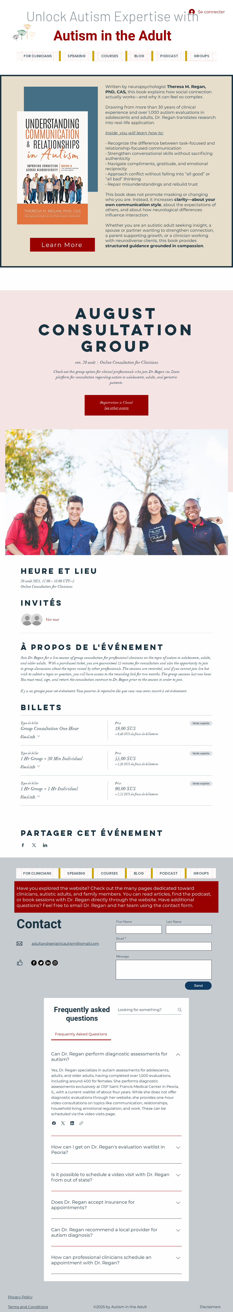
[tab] (81, 1034)
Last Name (174, 921)
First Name (124, 921)
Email (120, 938)
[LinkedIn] (48, 963)
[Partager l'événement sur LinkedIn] (45, 845)
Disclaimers (210, 1307)
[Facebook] (34, 963)
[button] (54, 1123)
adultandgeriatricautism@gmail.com (65, 943)
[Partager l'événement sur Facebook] (23, 845)
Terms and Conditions (28, 1307)
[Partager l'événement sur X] (34, 845)
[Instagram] (55, 963)
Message (122, 956)
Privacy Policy (20, 1297)
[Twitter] (41, 963)
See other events (116, 408)
